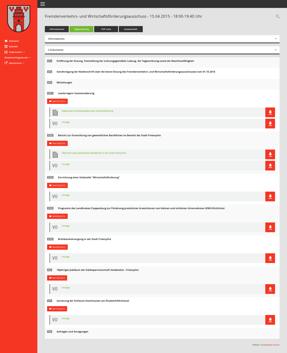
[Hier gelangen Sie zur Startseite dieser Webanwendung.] (18, 18)
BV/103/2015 (58, 308)
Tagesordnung (81, 29)
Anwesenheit (130, 29)
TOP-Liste (106, 29)
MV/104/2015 (58, 185)
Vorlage (66, 122)
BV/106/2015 (58, 278)
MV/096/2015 (58, 216)
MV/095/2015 (58, 247)
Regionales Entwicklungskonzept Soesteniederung (87, 111)
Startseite (14, 41)
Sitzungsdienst (270, 345)
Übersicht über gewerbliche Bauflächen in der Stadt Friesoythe (94, 153)
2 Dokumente (55, 49)
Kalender (13, 46)
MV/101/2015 (58, 101)
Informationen (56, 29)
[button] (18, 52)
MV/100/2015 (58, 143)
